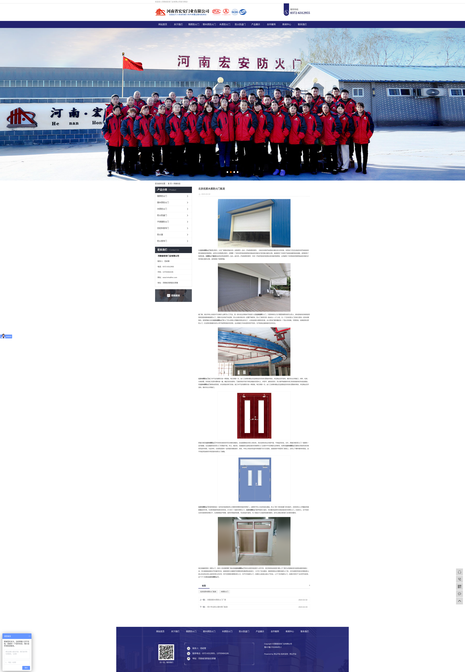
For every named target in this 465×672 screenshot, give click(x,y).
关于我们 (178, 24)
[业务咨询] (459, 571)
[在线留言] (459, 593)
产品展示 (255, 24)
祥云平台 (293, 654)
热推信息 (177, 184)
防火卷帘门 (162, 241)
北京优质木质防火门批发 (208, 592)
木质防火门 (224, 24)
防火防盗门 (240, 24)
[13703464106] (459, 579)
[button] (227, 172)
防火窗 (160, 235)
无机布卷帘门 (163, 228)
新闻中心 (286, 24)
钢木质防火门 (209, 24)
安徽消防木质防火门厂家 (216, 600)
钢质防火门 (193, 24)
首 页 (170, 184)
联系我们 (302, 24)
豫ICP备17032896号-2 (272, 647)
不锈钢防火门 (163, 222)
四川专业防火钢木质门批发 (217, 607)
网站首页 (162, 24)
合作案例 (271, 24)
